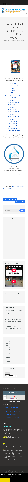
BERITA (17, 417)
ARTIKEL (6, 420)
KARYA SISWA (14, 420)
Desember (10, 361)
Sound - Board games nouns (14, 128)
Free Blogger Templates (17, 472)
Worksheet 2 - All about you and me (14, 94)
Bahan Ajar (13, 186)
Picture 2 (14, 90)
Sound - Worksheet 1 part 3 (14, 104)
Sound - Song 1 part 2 (14, 123)
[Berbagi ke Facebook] (5, 136)
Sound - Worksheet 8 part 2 (14, 119)
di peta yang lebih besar (15, 401)
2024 (7, 345)
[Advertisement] (14, 56)
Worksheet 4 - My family (14, 99)
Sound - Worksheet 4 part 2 (14, 111)
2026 (7, 341)
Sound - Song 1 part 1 (14, 121)
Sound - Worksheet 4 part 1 (14, 109)
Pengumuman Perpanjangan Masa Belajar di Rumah (13, 322)
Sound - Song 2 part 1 (14, 125)
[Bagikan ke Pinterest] (14, 136)
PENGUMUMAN (8, 417)
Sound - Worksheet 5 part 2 (14, 114)
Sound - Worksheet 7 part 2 (14, 118)
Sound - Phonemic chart (14, 130)
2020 (7, 351)
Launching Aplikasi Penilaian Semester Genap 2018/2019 (14, 329)
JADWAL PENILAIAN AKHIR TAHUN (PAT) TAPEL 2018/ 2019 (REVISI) (14, 325)
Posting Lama (20, 202)
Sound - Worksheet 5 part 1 (14, 113)
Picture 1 (14, 88)
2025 (7, 343)
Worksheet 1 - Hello (14, 92)
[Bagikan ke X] (9, 136)
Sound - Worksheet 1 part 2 (14, 102)
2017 (7, 357)
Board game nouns (14, 85)
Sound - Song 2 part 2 (14, 126)
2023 (7, 347)
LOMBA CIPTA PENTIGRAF (11, 316)
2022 (7, 349)
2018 (7, 355)
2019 (7, 353)
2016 (7, 359)
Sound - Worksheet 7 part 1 (14, 116)
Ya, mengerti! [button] (5, 480)
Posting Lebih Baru (10, 199)
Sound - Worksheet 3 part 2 (14, 107)
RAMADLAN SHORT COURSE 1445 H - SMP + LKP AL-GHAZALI (13, 312)
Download (18, 186)
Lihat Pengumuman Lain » (18, 332)
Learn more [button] (18, 476)
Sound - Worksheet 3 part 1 (14, 106)
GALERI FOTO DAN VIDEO (11, 414)
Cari (22, 210)
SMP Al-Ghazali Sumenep (12, 188)
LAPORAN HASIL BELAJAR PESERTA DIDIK (11, 408)
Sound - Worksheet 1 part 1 (14, 100)
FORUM (6, 411)
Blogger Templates (16, 471)
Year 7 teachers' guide (14, 83)
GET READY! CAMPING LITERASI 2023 (13, 319)
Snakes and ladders (14, 87)
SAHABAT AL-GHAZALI (16, 411)
